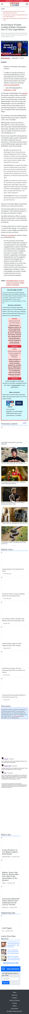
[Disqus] (14, 773)
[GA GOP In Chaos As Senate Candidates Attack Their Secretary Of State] (14, 584)
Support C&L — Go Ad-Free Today (14, 1)
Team (14, 992)
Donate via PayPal (19, 403)
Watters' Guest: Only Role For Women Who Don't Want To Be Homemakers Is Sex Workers (10, 876)
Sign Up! (5, 982)
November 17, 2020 (10, 90)
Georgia (21, 281)
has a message (9, 235)
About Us (14, 995)
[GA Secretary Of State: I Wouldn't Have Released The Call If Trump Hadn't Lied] (14, 609)
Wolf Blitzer (15, 285)
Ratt (3, 931)
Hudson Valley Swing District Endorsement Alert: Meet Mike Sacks (13, 951)
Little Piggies (7, 928)
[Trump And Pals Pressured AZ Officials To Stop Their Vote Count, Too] (14, 685)
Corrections (14, 1008)
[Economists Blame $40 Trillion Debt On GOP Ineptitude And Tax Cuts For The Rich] (10, 891)
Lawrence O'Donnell (12, 283)
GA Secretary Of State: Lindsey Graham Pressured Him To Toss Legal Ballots (13, 27)
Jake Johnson (5, 907)
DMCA (15, 1006)
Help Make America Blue (10, 963)
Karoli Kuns (6, 58)
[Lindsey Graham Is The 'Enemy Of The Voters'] (14, 559)
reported (24, 93)
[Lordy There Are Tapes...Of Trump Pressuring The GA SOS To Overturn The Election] (14, 658)
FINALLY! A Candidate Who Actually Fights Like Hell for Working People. (13, 958)
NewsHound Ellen (6, 856)
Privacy (14, 1003)
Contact (14, 998)
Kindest (10, 407)
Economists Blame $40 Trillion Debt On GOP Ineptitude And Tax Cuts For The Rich (10, 902)
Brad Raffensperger (12, 281)
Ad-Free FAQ (15, 385)
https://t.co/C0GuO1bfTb (11, 85)
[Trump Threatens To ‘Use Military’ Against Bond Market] (10, 842)
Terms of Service (18, 716)
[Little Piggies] (10, 920)
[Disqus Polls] (14, 737)
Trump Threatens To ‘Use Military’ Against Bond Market (10, 852)
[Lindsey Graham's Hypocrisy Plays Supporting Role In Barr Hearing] (14, 633)
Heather (4, 883)
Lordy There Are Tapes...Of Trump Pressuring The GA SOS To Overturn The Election (13, 670)
